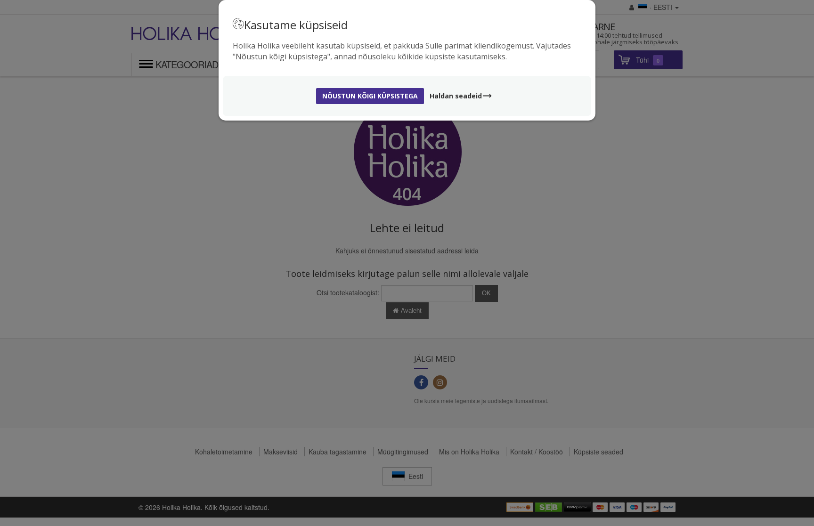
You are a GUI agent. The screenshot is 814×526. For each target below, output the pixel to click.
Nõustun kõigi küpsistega (370, 95)
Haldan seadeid (456, 95)
